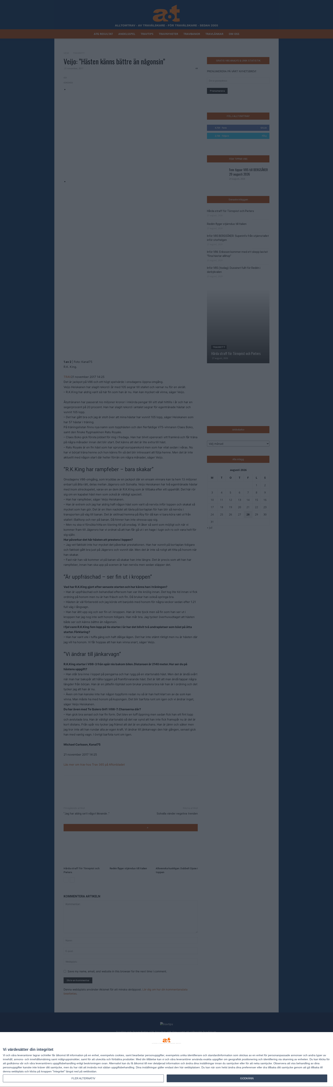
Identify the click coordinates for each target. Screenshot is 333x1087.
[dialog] (166, 1059)
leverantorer (24, 1055)
